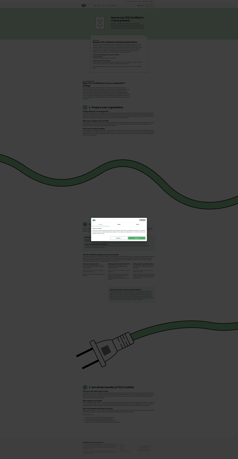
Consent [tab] (100, 224)
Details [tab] (119, 224)
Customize (118, 238)
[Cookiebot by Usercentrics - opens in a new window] (140, 220)
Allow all (137, 238)
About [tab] (137, 224)
